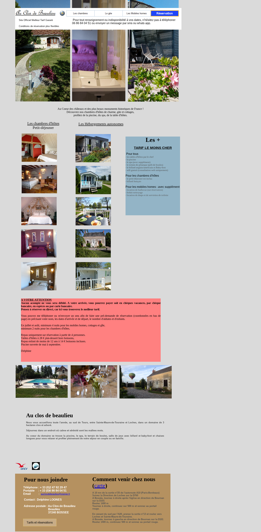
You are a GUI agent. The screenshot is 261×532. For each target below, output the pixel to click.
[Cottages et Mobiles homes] (137, 15)
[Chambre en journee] (62, 15)
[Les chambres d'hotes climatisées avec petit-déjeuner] (80, 15)
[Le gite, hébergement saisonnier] (108, 15)
